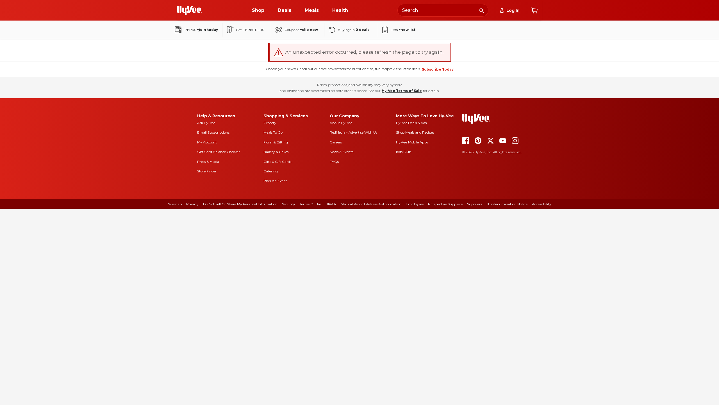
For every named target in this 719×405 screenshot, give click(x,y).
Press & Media (208, 161)
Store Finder (207, 171)
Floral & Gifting (275, 142)
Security (288, 204)
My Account (207, 142)
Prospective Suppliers (445, 204)
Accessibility (541, 204)
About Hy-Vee (341, 123)
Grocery (269, 123)
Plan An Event (275, 181)
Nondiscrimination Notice (506, 204)
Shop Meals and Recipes (415, 132)
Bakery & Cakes (275, 152)
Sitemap (175, 204)
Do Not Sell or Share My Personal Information (240, 204)
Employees (415, 204)
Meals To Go (273, 132)
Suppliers (474, 204)
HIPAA (331, 204)
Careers (336, 142)
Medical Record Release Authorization (371, 204)
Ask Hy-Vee (206, 123)
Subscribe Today (438, 69)
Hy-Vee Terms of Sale (402, 91)
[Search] (481, 10)
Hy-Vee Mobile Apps (412, 142)
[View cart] (534, 10)
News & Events (341, 152)
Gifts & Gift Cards (277, 161)
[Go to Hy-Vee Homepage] (189, 10)
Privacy (192, 204)
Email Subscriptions (213, 132)
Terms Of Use (310, 204)
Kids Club (403, 152)
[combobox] (442, 10)
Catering (270, 171)
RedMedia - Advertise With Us (353, 132)
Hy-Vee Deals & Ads (411, 123)
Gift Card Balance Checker (218, 152)
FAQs (334, 161)
